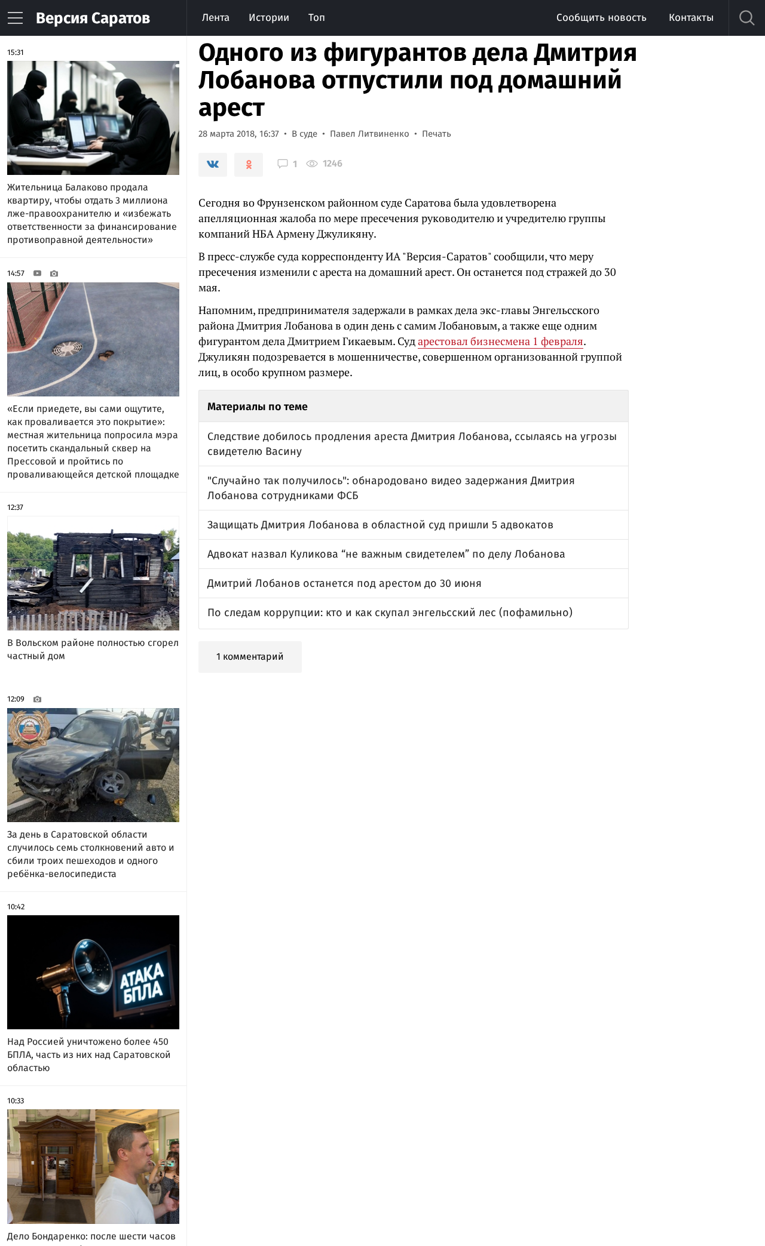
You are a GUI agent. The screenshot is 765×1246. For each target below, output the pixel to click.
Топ (316, 17)
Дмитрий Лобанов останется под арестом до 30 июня (344, 583)
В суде (304, 133)
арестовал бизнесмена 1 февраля (500, 341)
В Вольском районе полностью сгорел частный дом (93, 649)
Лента (216, 17)
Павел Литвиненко (369, 133)
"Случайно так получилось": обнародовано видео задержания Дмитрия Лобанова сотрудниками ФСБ (391, 488)
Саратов (93, 18)
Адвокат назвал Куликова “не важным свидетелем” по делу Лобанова (386, 554)
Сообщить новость (601, 17)
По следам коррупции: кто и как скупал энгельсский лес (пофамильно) (390, 612)
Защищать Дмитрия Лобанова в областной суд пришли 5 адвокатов (380, 524)
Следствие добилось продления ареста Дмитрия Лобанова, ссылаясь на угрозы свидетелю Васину (412, 444)
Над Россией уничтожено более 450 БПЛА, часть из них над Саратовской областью (89, 1054)
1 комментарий (250, 656)
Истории (269, 17)
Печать (436, 133)
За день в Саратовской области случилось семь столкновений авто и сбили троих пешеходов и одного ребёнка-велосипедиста (91, 854)
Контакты (691, 17)
